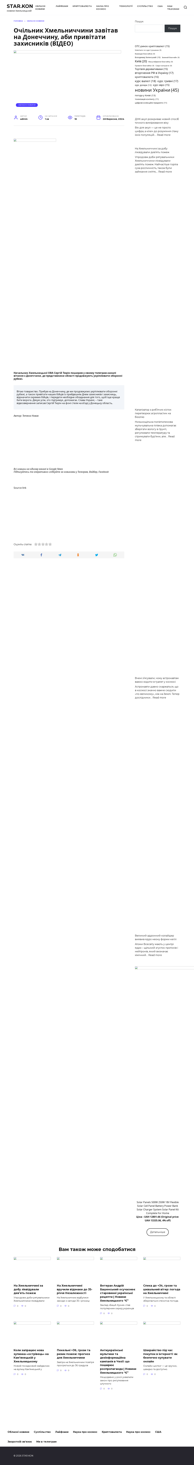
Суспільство (145, 6)
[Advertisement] (69, 442)
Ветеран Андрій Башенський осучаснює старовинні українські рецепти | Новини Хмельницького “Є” (117, 1293)
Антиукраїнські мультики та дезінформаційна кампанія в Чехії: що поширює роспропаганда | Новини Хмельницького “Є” (118, 1361)
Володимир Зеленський (148, 57)
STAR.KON (20, 6)
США (160, 6)
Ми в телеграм (46, 1441)
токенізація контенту (147, 99)
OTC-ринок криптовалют (152, 46)
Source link (20, 487)
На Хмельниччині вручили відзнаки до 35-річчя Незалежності (74, 1289)
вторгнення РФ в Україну (154, 73)
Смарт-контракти (164, 66)
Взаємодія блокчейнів (145, 54)
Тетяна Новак (30, 415)
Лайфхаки (62, 6)
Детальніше (157, 1232)
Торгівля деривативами (151, 69)
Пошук (139, 21)
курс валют (145, 81)
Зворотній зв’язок (20, 1441)
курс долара (143, 85)
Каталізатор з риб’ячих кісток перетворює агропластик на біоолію (153, 413)
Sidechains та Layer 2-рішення (148, 50)
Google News (56, 469)
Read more (164, 134)
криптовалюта (147, 77)
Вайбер (93, 471)
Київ (141, 61)
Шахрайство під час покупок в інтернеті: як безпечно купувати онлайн (160, 1356)
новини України (157, 90)
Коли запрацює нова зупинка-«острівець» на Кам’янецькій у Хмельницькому (31, 1356)
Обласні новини (26, 105)
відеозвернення (26, 403)
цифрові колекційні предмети (151, 102)
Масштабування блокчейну (160, 62)
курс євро (161, 85)
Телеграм (83, 471)
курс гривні (167, 81)
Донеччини (33, 375)
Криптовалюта (82, 6)
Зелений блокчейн (170, 57)
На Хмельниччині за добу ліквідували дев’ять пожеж (28, 1289)
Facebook (104, 471)
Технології (125, 6)
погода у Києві (145, 95)
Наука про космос (85, 1431)
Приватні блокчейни (144, 66)
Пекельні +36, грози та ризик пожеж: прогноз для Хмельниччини (73, 1354)
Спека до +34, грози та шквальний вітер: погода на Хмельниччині (161, 1289)
